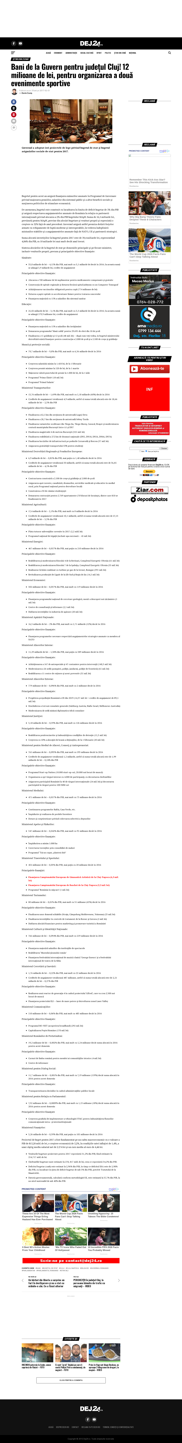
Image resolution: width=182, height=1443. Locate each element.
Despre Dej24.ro (62, 1427)
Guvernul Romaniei (100, 1268)
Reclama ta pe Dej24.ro (91, 1427)
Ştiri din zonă (120, 52)
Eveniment (58, 52)
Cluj (62, 1268)
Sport (99, 52)
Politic (108, 52)
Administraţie (71, 52)
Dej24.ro (85, 1268)
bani (39, 1268)
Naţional (132, 52)
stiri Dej (64, 1271)
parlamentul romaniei (47, 1271)
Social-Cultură (86, 52)
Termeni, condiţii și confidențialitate (118, 1427)
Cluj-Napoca (73, 1268)
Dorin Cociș (27, 93)
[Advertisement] (91, 18)
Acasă (50, 1427)
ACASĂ (48, 52)
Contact (75, 1427)
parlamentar (29, 1271)
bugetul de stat (50, 1268)
